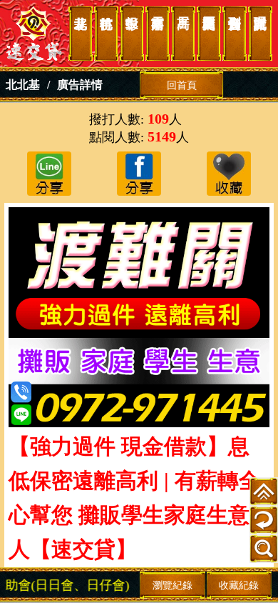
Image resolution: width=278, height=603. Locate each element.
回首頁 (182, 85)
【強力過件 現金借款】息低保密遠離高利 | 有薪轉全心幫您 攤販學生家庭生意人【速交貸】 (34, 33)
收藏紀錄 (239, 585)
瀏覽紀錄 (172, 585)
